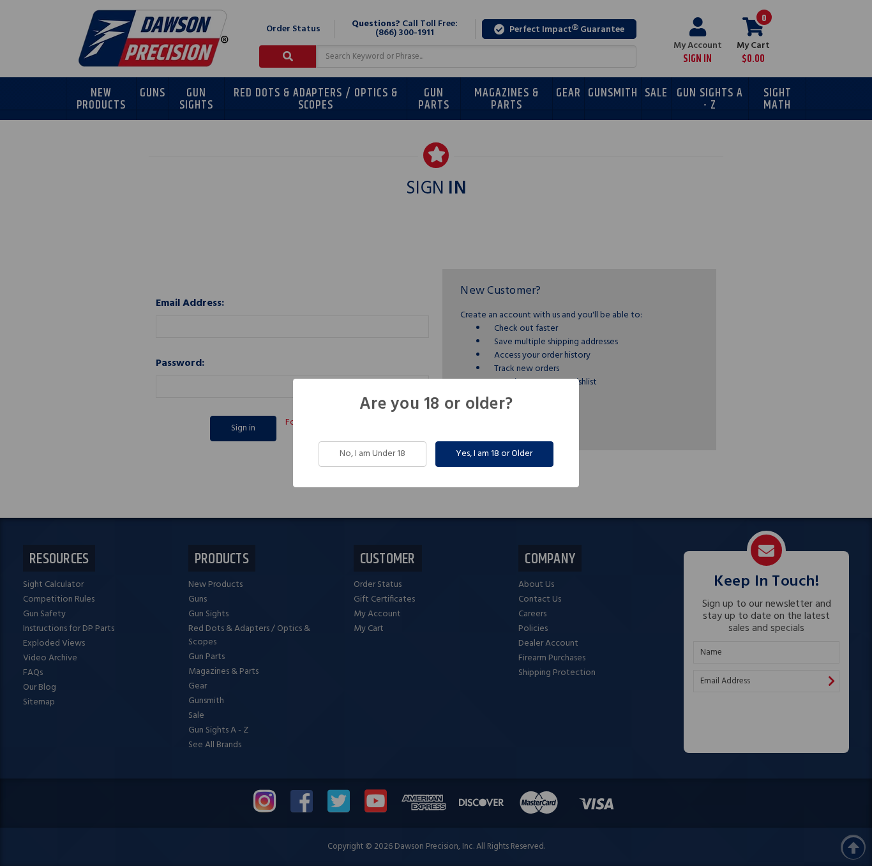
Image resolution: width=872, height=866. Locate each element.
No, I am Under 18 (372, 453)
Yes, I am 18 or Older (494, 453)
